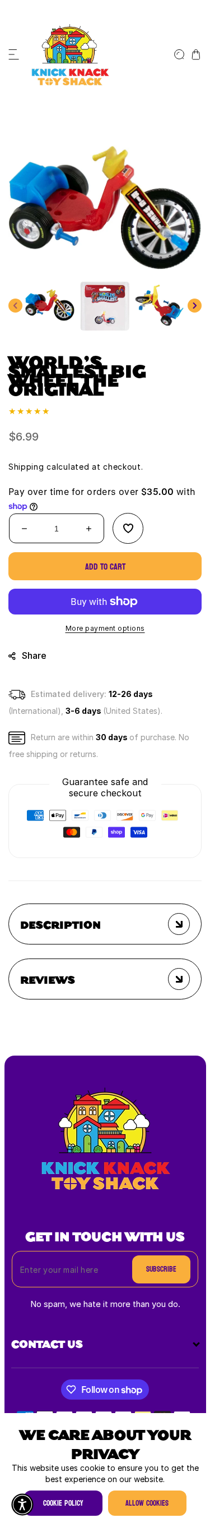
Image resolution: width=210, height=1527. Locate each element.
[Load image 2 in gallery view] (104, 306)
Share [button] (34, 655)
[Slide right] (195, 306)
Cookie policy (63, 1503)
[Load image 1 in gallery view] (49, 306)
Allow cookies (147, 1503)
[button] (14, 54)
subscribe (161, 1269)
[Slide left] (15, 306)
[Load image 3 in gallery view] (159, 306)
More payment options (105, 628)
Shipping (26, 466)
